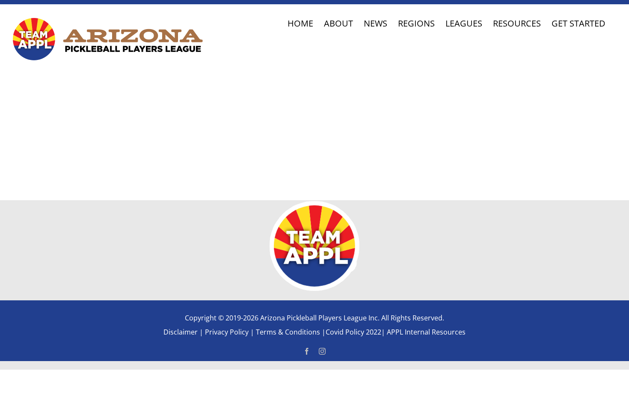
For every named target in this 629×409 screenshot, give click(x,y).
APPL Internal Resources (425, 332)
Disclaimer (180, 332)
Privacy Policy (227, 332)
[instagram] (322, 351)
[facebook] (306, 351)
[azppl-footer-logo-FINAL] (314, 205)
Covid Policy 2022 (353, 332)
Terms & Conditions (289, 332)
